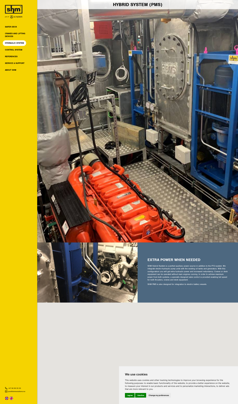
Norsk (6, 398)
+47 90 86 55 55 (14, 388)
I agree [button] (130, 395)
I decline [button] (140, 395)
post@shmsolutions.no (16, 391)
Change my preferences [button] (159, 395)
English (11, 398)
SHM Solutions (13, 12)
